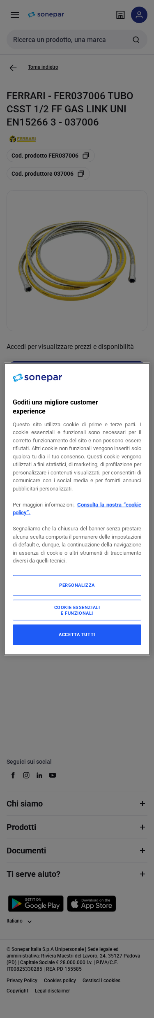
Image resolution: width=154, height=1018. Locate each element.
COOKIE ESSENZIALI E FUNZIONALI (77, 610)
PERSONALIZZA (77, 585)
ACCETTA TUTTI (77, 634)
